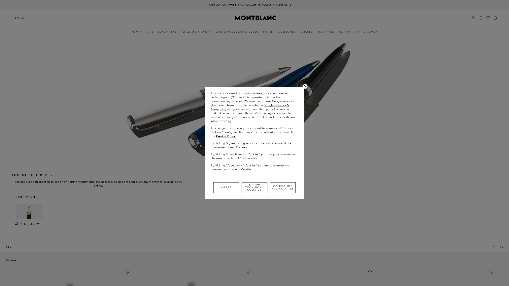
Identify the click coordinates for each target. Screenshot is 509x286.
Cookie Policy (226, 136)
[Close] (305, 86)
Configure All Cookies (283, 187)
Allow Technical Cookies (254, 187)
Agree (226, 187)
